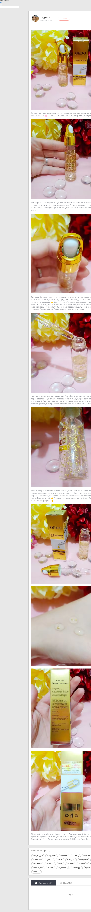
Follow (64, 19)
